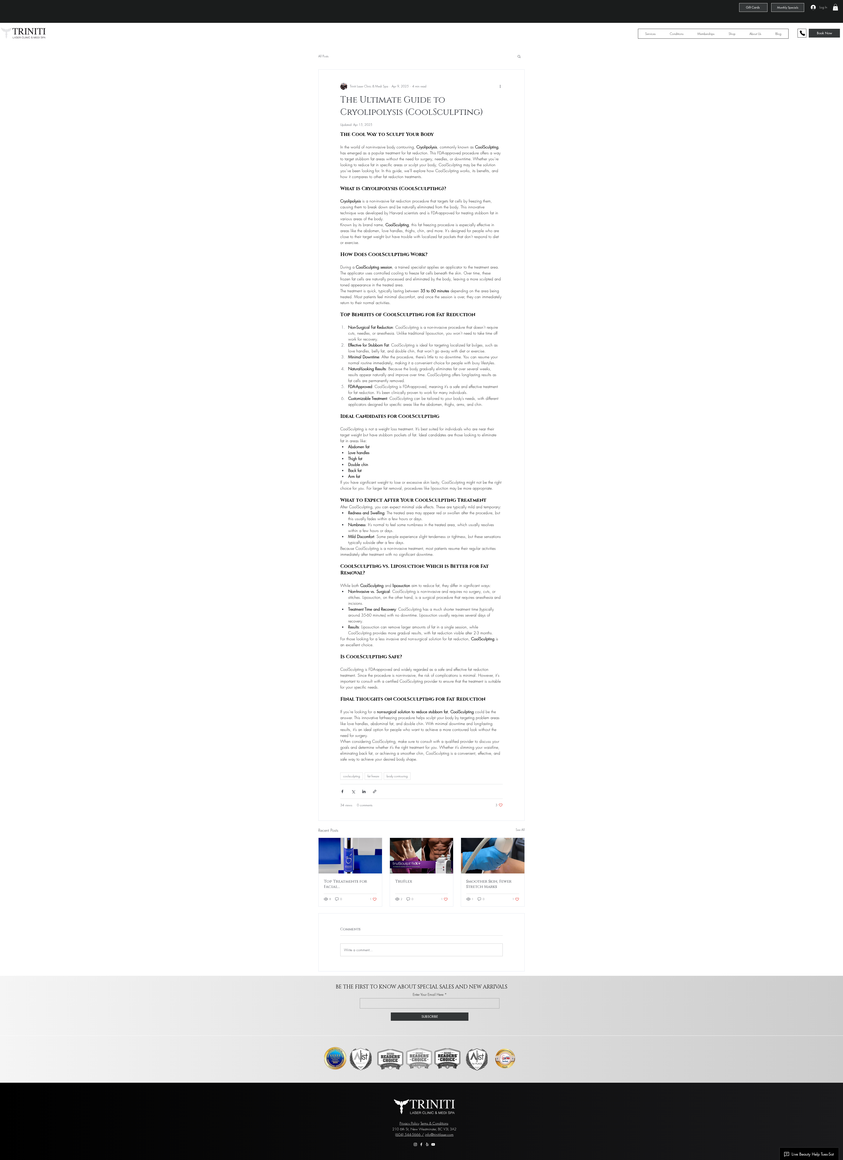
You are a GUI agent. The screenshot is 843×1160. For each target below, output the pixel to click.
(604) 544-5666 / (409, 1134)
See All (520, 830)
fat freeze (373, 776)
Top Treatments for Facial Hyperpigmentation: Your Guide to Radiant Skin (348, 884)
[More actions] (500, 86)
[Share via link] (375, 791)
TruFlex (403, 881)
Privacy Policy (409, 1123)
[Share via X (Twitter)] (353, 791)
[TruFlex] (421, 855)
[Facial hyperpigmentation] (350, 855)
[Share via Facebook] (342, 791)
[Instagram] (415, 1144)
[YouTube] (433, 1144)
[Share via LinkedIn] (364, 791)
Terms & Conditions (434, 1123)
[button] (835, 7)
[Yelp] (427, 1144)
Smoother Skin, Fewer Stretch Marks (489, 884)
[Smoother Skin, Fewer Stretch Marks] (492, 855)
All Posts (323, 56)
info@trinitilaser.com (439, 1134)
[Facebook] (421, 1144)
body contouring (397, 776)
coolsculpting (351, 776)
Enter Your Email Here (428, 994)
